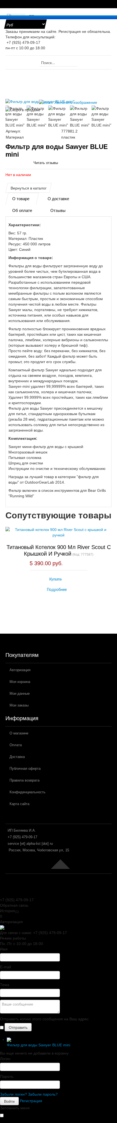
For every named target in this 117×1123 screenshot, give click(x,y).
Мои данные (20, 693)
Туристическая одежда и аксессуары (42, 80)
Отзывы (58, 210)
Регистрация (31, 1100)
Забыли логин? (13, 1094)
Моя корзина (20, 682)
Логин (5, 1058)
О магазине (19, 733)
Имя (4, 949)
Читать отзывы (45, 163)
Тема (4, 985)
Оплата (16, 745)
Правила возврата (24, 780)
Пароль (6, 1076)
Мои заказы (19, 705)
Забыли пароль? (43, 1094)
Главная (17, 75)
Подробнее (57, 590)
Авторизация (20, 670)
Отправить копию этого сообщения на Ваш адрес (44, 1019)
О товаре (20, 198)
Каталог (37, 75)
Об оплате (22, 210)
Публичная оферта (25, 768)
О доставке (58, 198)
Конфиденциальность (27, 792)
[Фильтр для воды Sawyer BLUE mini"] (15, 116)
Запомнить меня (15, 1108)
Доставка (17, 757)
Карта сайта (19, 804)
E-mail (5, 967)
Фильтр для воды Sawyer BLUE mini (38, 1045)
